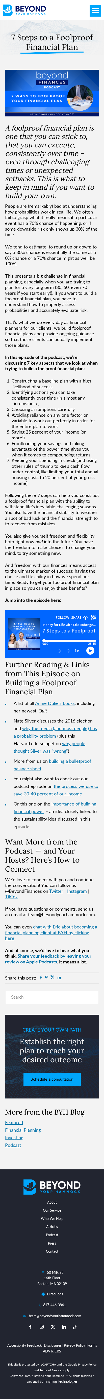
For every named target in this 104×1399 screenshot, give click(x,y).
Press (52, 1243)
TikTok (11, 897)
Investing (14, 1138)
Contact (52, 1251)
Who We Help (52, 1219)
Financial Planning (23, 1130)
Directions (55, 1294)
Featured (14, 1123)
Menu (95, 11)
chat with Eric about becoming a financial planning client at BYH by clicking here (51, 933)
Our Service (52, 1210)
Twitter (55, 891)
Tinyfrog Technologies (60, 1381)
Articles (52, 1227)
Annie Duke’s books (55, 703)
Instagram (77, 891)
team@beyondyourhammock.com (55, 1316)
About (52, 1202)
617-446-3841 (54, 1305)
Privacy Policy (74, 1345)
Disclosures (53, 1345)
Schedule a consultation (52, 1079)
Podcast (13, 1145)
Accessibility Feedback (24, 1345)
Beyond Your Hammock (24, 10)
